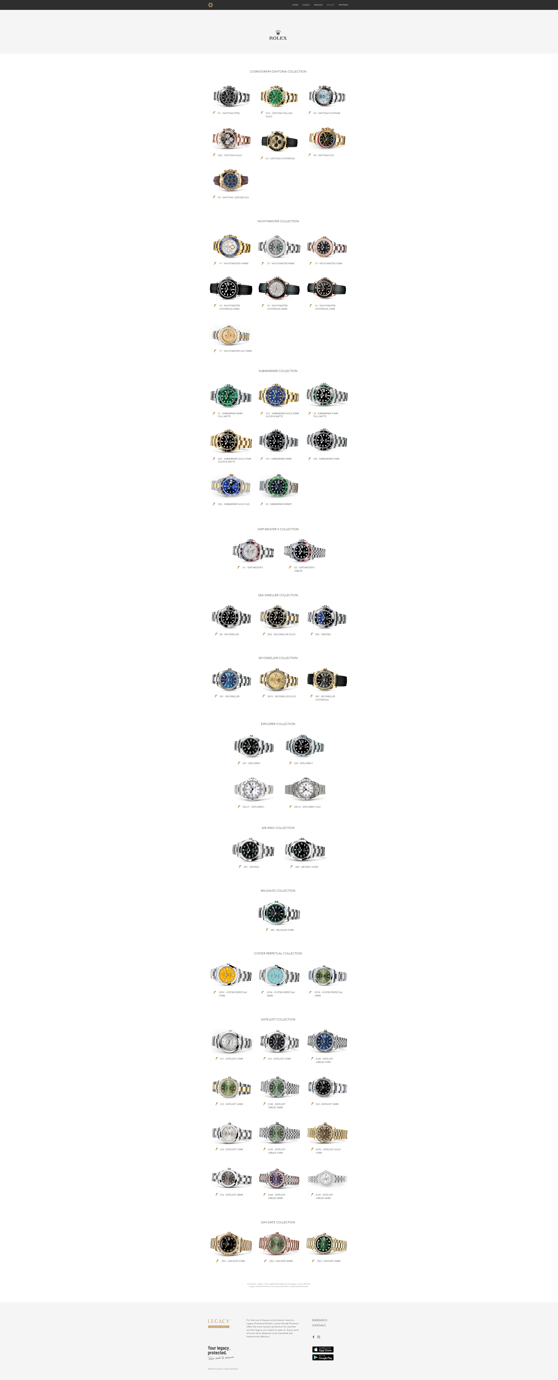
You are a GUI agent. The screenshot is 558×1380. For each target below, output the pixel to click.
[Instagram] (318, 1337)
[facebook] (313, 1337)
